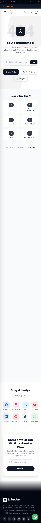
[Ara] (25, 12)
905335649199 (9, 6)
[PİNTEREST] (28, 519)
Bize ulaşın (31, 147)
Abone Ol (20, 468)
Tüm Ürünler (30, 72)
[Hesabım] (31, 12)
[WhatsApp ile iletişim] (35, 517)
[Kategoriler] (5, 12)
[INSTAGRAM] (9, 519)
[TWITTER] (14, 519)
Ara (34, 62)
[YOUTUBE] (19, 519)
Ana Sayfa (12, 72)
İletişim (22, 79)
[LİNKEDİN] (24, 519)
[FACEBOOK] (4, 519)
